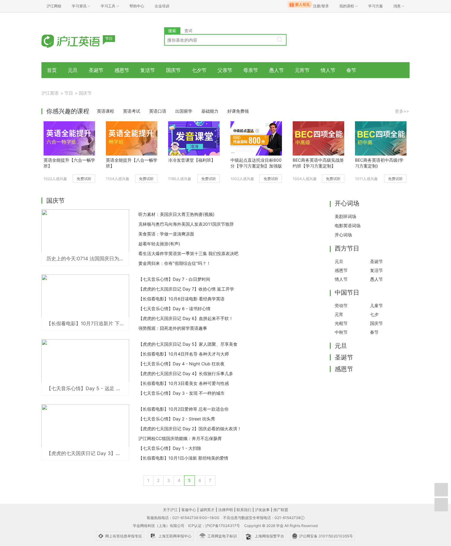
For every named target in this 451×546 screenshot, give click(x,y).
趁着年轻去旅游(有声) (159, 243)
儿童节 (376, 305)
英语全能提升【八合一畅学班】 (131, 162)
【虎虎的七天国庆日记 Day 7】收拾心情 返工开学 (186, 289)
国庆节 (173, 70)
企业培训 (162, 6)
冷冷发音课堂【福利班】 (191, 160)
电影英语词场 (347, 225)
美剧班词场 (345, 216)
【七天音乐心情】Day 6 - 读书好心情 (174, 308)
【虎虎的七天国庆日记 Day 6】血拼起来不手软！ (185, 318)
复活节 (147, 70)
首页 (52, 70)
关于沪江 (170, 509)
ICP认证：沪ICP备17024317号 (214, 525)
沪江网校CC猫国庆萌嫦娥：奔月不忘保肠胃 (180, 438)
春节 (351, 70)
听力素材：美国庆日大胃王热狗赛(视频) (176, 214)
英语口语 (157, 111)
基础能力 (209, 111)
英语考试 (131, 111)
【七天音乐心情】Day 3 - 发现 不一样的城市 (181, 393)
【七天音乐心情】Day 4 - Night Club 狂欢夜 (181, 363)
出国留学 (183, 111)
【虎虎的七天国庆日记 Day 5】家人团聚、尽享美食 (187, 344)
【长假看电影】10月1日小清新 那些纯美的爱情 (183, 458)
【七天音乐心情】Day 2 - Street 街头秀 (176, 418)
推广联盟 (280, 509)
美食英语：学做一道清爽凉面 (166, 233)
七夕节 (199, 70)
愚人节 (276, 70)
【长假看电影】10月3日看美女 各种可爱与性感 (183, 383)
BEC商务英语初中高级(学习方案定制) (379, 162)
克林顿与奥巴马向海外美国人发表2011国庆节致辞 (186, 224)
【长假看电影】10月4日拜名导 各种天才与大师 (183, 353)
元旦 (73, 70)
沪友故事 (262, 509)
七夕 (374, 314)
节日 (68, 93)
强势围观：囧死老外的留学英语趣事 (172, 328)
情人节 (328, 70)
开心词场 (343, 234)
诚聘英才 (207, 509)
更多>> (402, 111)
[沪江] (79, 40)
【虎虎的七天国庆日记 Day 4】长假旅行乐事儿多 (185, 373)
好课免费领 (238, 111)
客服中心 (188, 509)
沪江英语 (50, 93)
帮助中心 (136, 6)
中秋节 (341, 332)
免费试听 (84, 178)
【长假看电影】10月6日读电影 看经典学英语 (181, 298)
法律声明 (225, 509)
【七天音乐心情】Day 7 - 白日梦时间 (174, 279)
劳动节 (341, 305)
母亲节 (250, 70)
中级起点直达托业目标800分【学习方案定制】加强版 (256, 162)
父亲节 (225, 70)
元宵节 (302, 70)
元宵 (339, 314)
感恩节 (121, 70)
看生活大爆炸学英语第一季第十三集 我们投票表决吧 (188, 253)
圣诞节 (96, 70)
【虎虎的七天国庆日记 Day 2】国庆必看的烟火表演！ (189, 428)
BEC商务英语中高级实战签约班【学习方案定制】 (318, 162)
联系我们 (244, 509)
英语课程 (105, 111)
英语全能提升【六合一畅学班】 (69, 162)
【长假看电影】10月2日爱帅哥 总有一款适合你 (183, 409)
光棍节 (341, 323)
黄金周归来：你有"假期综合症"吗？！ (174, 263)
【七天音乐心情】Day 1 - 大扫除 (169, 448)
